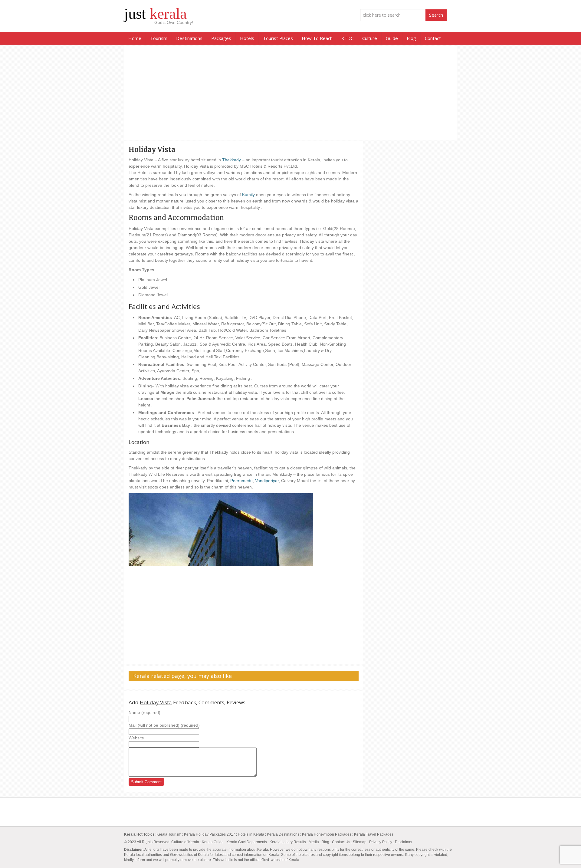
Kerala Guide (213, 842)
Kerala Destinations (283, 834)
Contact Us (341, 842)
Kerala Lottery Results (288, 842)
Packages (221, 38)
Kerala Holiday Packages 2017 (210, 834)
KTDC (347, 38)
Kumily (248, 194)
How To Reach (317, 38)
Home (134, 38)
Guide (392, 38)
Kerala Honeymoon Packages (326, 834)
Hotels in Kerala (251, 834)
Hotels (247, 38)
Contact (433, 38)
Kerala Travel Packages (373, 834)
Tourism (158, 38)
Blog (411, 38)
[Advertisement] (290, 93)
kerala (155, 13)
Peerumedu (241, 480)
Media (314, 842)
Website (136, 737)
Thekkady (231, 159)
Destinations (189, 38)
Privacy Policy (380, 842)
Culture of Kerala (185, 842)
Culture (369, 38)
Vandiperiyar (267, 480)
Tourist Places (278, 38)
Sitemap (359, 842)
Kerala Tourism (168, 834)
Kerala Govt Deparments (246, 842)
